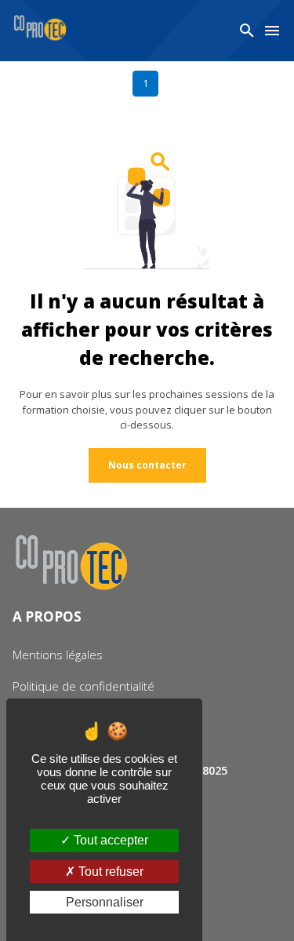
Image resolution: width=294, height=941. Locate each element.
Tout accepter (109, 840)
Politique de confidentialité (83, 686)
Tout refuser (109, 871)
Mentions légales (58, 654)
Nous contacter (147, 465)
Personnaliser (104, 902)
